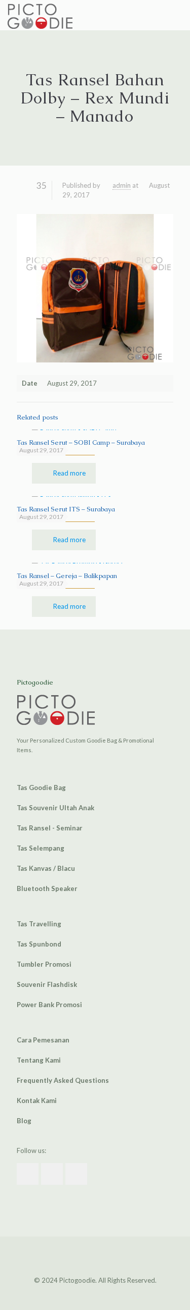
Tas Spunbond (39, 944)
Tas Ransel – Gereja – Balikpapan (67, 575)
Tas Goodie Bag (41, 787)
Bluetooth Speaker (47, 888)
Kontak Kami (37, 1100)
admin (121, 185)
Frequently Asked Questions (63, 1080)
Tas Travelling (39, 924)
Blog (24, 1121)
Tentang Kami (39, 1060)
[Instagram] (102, 1294)
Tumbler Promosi (44, 964)
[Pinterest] (88, 1294)
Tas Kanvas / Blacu (46, 868)
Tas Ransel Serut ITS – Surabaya (66, 509)
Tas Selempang (40, 848)
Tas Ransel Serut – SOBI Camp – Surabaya (81, 442)
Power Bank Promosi (49, 1005)
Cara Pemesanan (43, 1040)
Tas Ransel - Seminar (50, 828)
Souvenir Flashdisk (47, 984)
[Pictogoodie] (40, 15)
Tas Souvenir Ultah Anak (55, 808)
